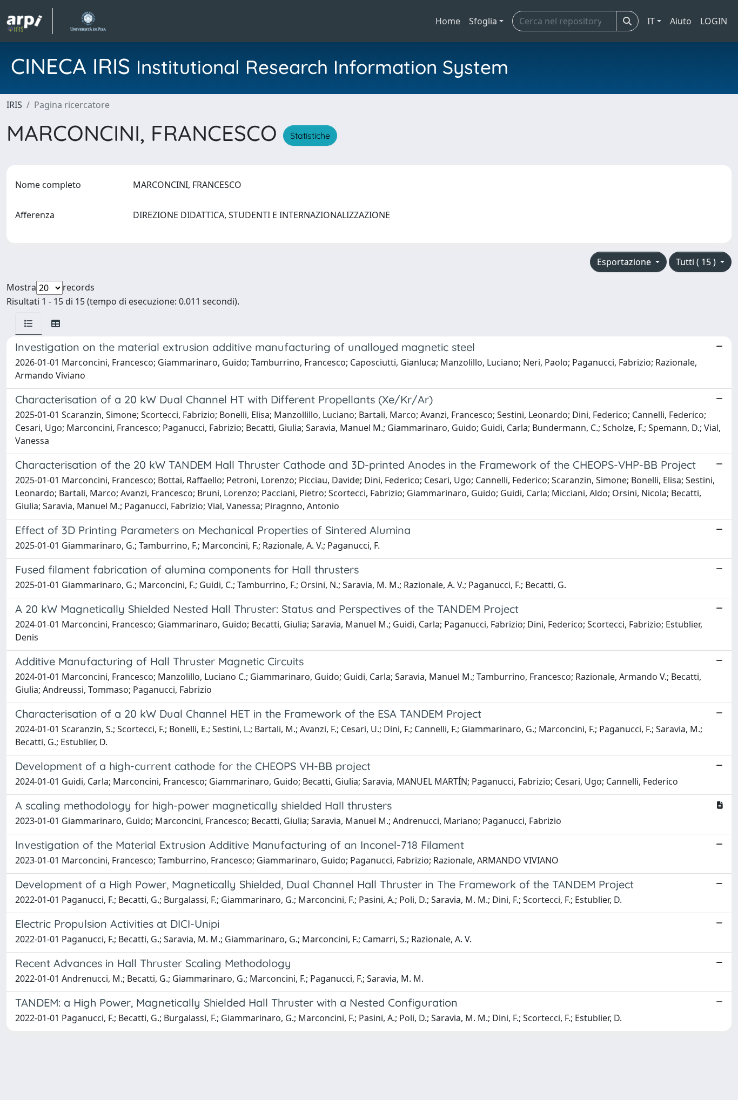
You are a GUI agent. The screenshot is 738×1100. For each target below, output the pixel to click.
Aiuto (681, 21)
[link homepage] (29, 21)
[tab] (28, 323)
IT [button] (651, 21)
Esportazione (625, 262)
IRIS (14, 105)
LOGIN (713, 21)
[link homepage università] (88, 21)
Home (447, 21)
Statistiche (310, 135)
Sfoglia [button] (483, 21)
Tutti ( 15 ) (697, 262)
